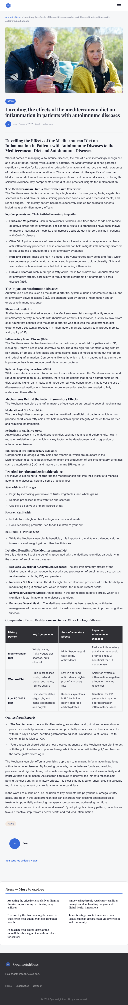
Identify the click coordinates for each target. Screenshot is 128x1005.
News (18, 17)
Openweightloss (26, 964)
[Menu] (119, 5)
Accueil (9, 17)
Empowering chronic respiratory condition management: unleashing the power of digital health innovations (93, 904)
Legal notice (22, 985)
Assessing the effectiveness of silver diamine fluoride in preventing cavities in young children (33, 904)
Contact (37, 985)
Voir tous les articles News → (23, 860)
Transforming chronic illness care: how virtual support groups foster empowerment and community (94, 918)
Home (8, 985)
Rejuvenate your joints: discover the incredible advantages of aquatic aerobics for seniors (32, 933)
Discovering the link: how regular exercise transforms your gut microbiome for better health (32, 918)
